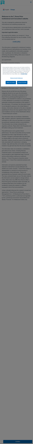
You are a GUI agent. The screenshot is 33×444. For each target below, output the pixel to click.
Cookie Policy (24, 73)
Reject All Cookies (11, 82)
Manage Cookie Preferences (16, 78)
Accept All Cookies (22, 82)
